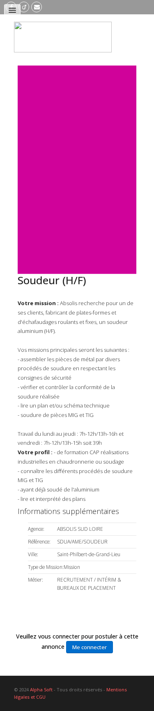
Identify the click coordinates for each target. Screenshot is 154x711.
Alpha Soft (41, 689)
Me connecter (89, 647)
